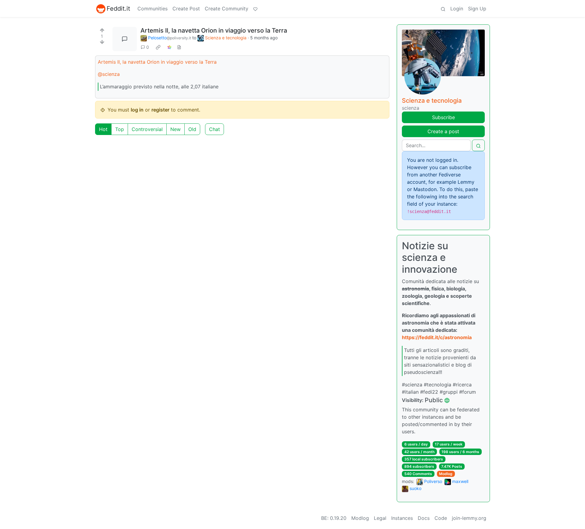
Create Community (226, 8)
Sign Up (477, 8)
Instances (402, 518)
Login (456, 8)
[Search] (443, 8)
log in (137, 110)
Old (192, 129)
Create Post (186, 8)
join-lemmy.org (469, 518)
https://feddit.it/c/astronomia (437, 337)
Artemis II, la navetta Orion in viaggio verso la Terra (157, 62)
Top (119, 129)
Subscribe (443, 117)
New (175, 129)
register (160, 110)
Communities (152, 8)
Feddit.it (118, 8)
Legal (380, 518)
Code (440, 518)
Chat (214, 129)
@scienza (109, 74)
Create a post (443, 131)
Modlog (445, 473)
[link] (158, 47)
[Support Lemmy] (255, 8)
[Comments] (124, 39)
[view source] (179, 47)
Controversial (147, 129)
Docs (424, 518)
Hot (103, 129)
